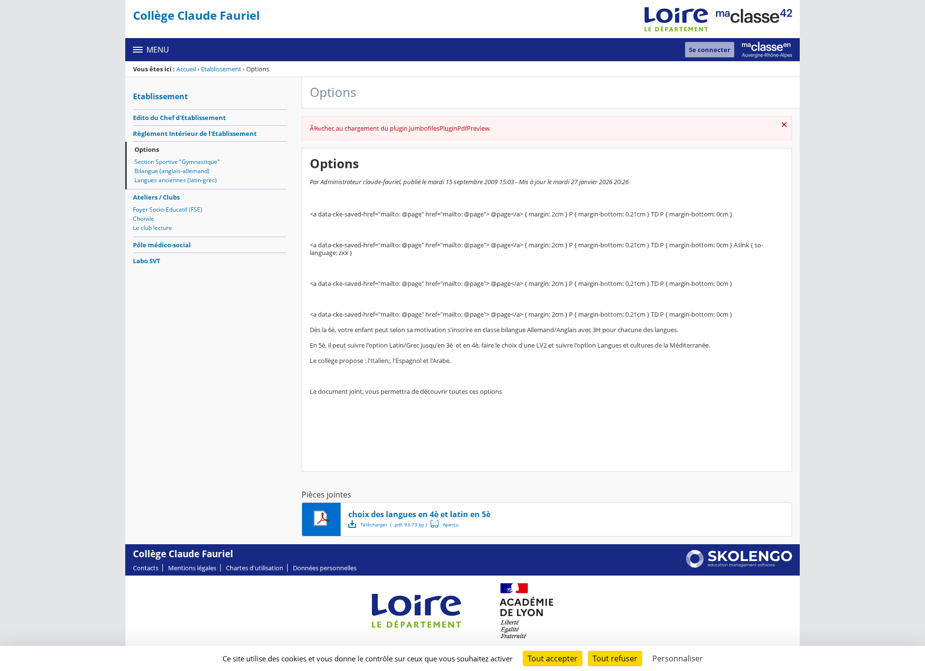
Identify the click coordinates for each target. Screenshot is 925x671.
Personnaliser (677, 658)
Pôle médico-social (162, 245)
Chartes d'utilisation (254, 568)
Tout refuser (615, 658)
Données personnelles (325, 568)
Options (146, 149)
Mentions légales (192, 568)
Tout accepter (553, 658)
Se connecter (709, 49)
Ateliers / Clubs (156, 197)
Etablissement (221, 69)
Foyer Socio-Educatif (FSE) (167, 209)
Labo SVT (146, 260)
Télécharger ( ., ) (393, 524)
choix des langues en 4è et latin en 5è (419, 514)
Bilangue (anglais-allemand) (172, 171)
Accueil (186, 69)
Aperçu (445, 524)
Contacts (146, 568)
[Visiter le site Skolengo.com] (739, 565)
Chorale (143, 219)
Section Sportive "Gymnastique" (177, 162)
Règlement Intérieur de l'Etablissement (195, 133)
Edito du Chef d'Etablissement (179, 117)
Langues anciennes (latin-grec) (175, 180)
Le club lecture (152, 228)
